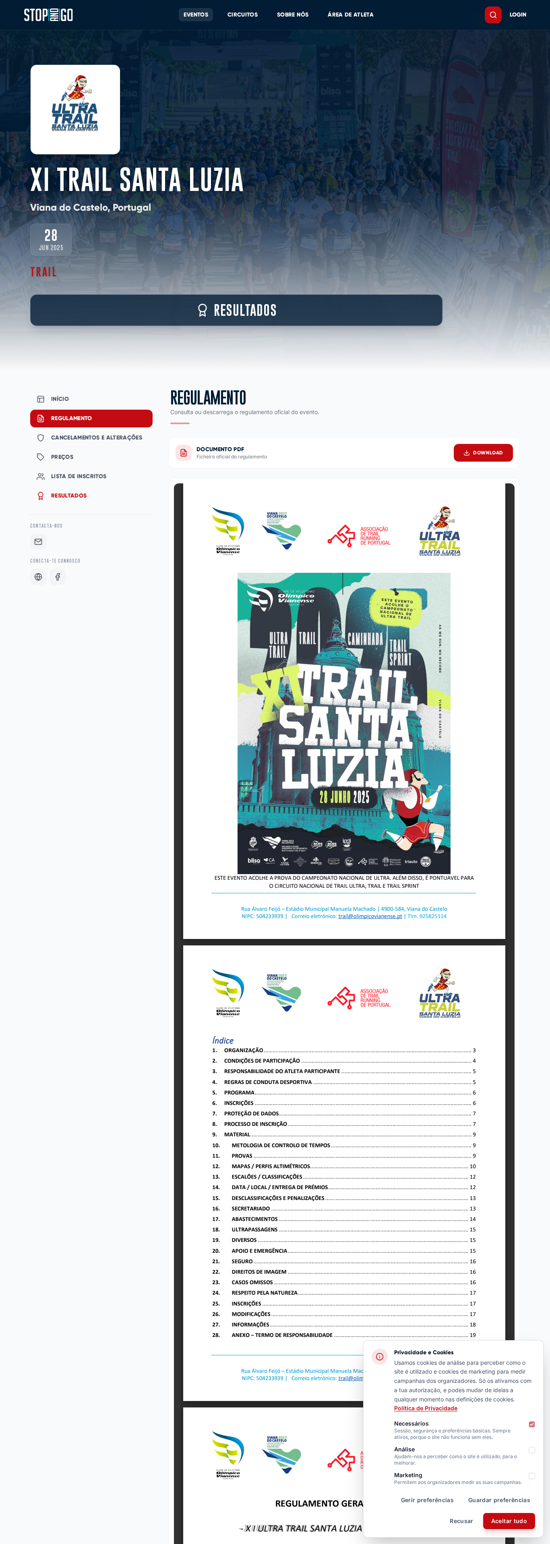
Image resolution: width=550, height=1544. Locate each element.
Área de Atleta (351, 14)
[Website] (38, 577)
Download (488, 453)
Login (518, 14)
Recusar (461, 1520)
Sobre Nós (292, 14)
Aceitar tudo (509, 1520)
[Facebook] (58, 577)
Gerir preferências (427, 1499)
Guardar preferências (499, 1499)
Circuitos (242, 14)
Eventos (196, 14)
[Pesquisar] (493, 14)
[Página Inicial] (48, 14)
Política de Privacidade (425, 1408)
